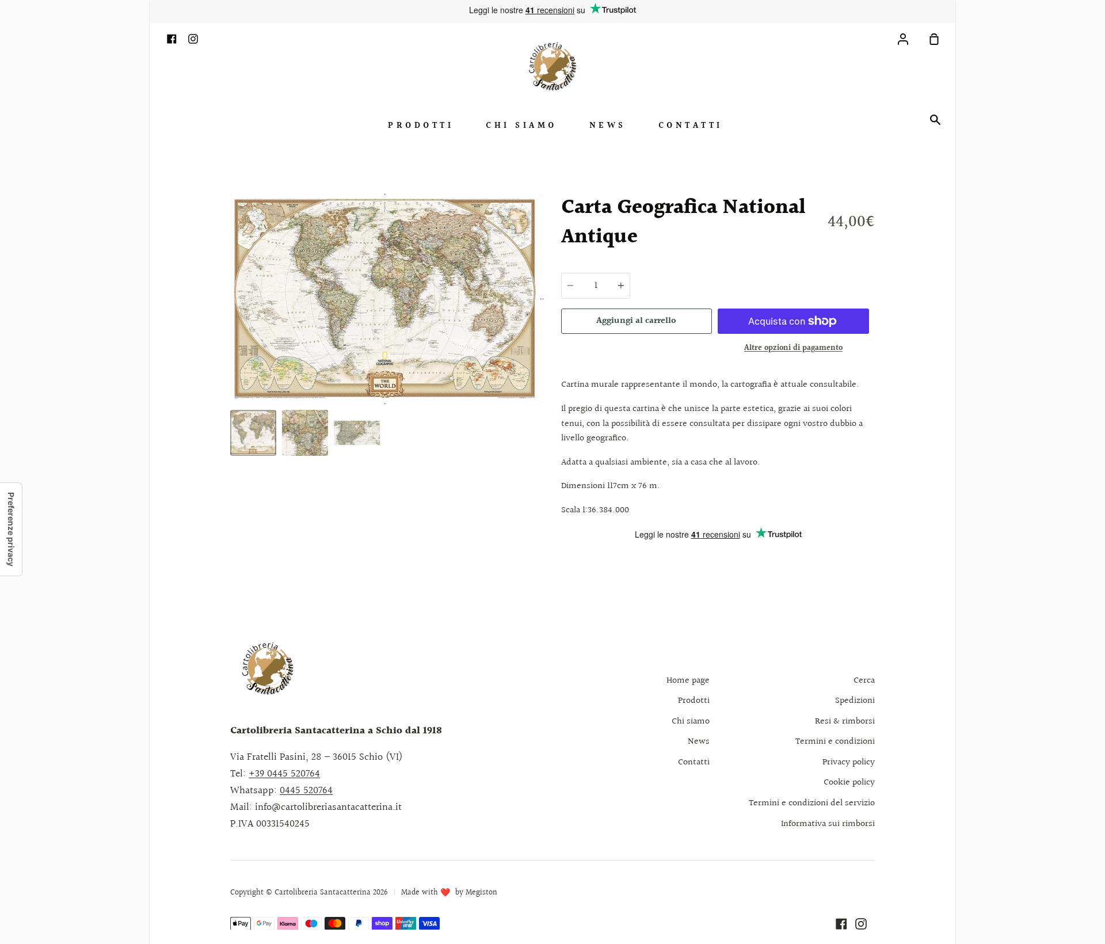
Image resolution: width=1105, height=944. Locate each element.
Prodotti (421, 125)
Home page (688, 680)
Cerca (864, 680)
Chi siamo (521, 125)
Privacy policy (848, 762)
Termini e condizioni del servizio (812, 803)
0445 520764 (306, 790)
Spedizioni (855, 701)
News (607, 125)
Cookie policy (849, 782)
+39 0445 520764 (284, 774)
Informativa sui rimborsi (828, 824)
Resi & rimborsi (845, 721)
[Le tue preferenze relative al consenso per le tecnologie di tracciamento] (11, 529)
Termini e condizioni (835, 741)
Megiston (481, 892)
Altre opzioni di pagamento (793, 348)
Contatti (690, 125)
